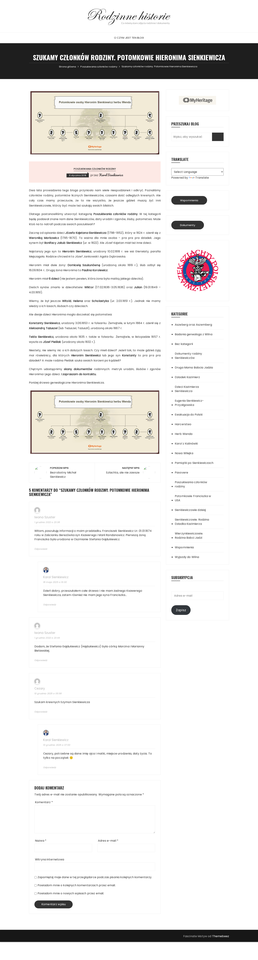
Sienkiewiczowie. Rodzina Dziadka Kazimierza (192, 522)
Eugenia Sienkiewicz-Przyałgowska (189, 403)
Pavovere (181, 473)
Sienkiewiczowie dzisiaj (190, 510)
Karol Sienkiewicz (111, 175)
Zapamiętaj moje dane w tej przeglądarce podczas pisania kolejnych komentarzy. (95, 877)
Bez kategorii (184, 344)
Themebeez (220, 936)
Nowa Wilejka (184, 453)
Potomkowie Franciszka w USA (193, 498)
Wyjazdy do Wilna (187, 557)
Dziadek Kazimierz (187, 377)
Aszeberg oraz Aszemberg (193, 325)
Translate (202, 178)
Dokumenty (187, 225)
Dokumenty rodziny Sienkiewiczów (188, 356)
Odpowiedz (40, 549)
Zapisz (181, 610)
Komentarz (44, 802)
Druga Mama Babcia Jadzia (194, 367)
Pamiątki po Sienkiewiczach (194, 463)
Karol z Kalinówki (186, 444)
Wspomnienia (189, 200)
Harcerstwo (183, 424)
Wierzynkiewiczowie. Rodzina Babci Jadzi (189, 535)
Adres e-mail (108, 841)
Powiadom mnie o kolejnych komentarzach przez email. (77, 885)
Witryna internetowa (49, 859)
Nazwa (40, 841)
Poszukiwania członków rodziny (95, 169)
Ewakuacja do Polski (189, 415)
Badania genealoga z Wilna (193, 334)
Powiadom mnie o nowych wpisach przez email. (71, 893)
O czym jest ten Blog (129, 38)
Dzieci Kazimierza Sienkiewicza (187, 389)
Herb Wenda (184, 434)
